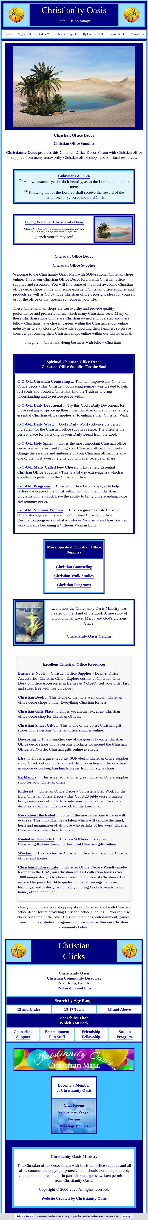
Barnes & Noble (31, 673)
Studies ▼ (43, 34)
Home (7, 34)
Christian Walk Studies (74, 575)
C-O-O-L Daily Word (35, 424)
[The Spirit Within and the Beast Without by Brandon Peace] (29, 622)
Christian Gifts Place (36, 711)
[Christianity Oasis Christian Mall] (74, 1059)
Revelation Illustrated (36, 815)
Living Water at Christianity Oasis (54, 222)
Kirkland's (27, 777)
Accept (127, 1216)
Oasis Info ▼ (117, 34)
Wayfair (25, 853)
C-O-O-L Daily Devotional (39, 405)
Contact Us (137, 34)
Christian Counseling (74, 566)
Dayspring (27, 739)
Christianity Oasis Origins (89, 636)
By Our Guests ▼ (93, 34)
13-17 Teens (74, 1009)
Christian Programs (74, 584)
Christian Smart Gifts (36, 725)
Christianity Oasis (21, 152)
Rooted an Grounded (36, 839)
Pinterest (25, 791)
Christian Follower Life (38, 867)
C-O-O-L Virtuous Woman (40, 510)
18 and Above (119, 1009)
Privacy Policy (25, 1216)
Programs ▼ (24, 34)
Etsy (22, 758)
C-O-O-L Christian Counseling (43, 381)
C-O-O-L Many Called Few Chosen (47, 467)
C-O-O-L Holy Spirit (35, 443)
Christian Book (31, 697)
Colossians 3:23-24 (74, 176)
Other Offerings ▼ (66, 34)
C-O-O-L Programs (34, 486)
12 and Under (28, 1009)
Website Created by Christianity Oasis (74, 1198)
